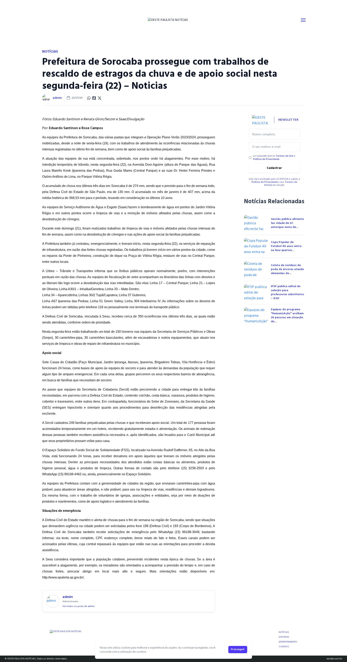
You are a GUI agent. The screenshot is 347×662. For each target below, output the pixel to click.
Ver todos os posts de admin (78, 606)
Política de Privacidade (266, 159)
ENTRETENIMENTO (288, 642)
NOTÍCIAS (284, 632)
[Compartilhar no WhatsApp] (89, 98)
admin (57, 98)
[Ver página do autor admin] (46, 98)
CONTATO (284, 647)
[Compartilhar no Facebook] (94, 98)
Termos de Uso (284, 156)
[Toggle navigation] (303, 20)
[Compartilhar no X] (99, 98)
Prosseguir (238, 649)
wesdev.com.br (334, 659)
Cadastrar (274, 168)
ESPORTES (284, 637)
